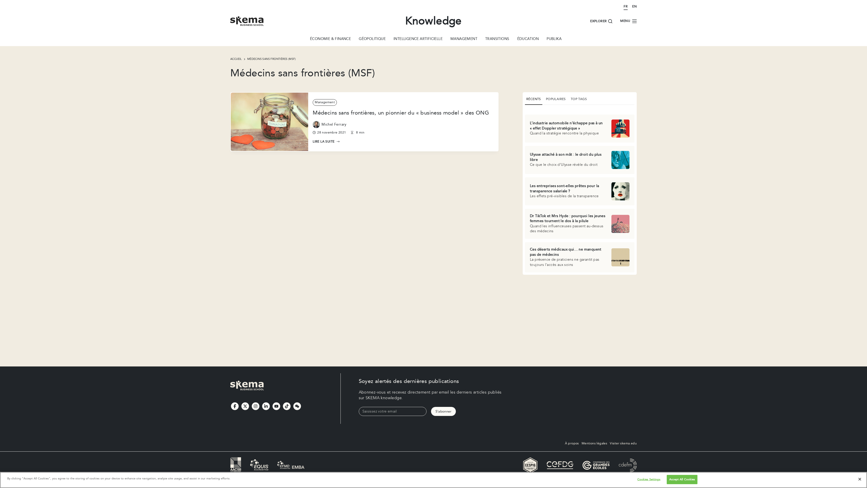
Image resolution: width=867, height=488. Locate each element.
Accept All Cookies (682, 479)
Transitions (497, 39)
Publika (554, 39)
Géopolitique (372, 39)
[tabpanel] (579, 190)
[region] (433, 480)
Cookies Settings (648, 479)
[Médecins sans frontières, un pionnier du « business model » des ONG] (269, 122)
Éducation (528, 39)
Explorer (598, 21)
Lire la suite (326, 142)
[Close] (860, 479)
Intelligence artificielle (418, 39)
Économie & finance (330, 39)
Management (463, 39)
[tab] (533, 99)
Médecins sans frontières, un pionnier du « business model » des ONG (401, 113)
